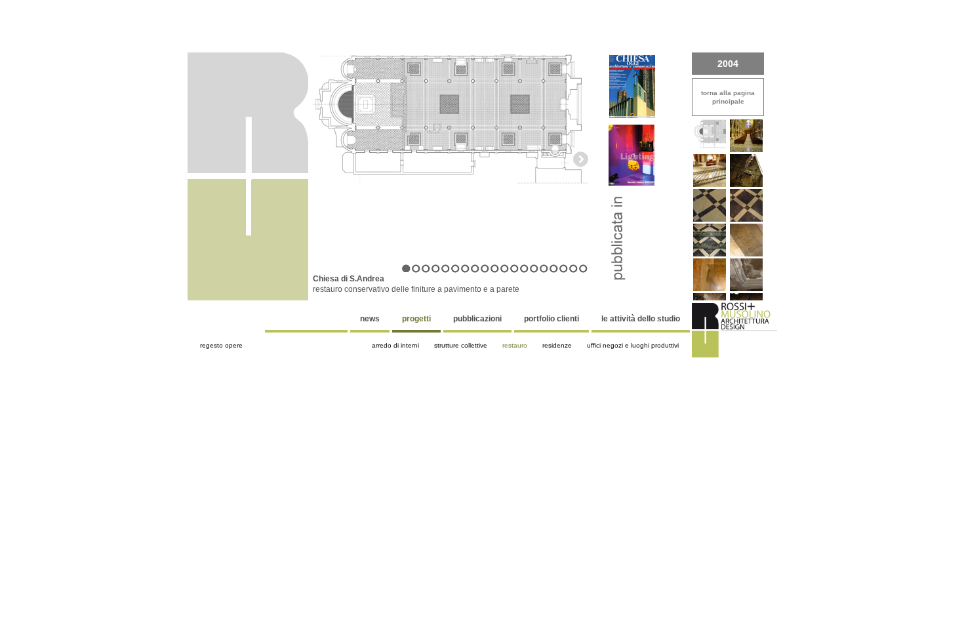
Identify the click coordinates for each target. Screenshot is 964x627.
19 (583, 268)
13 (524, 268)
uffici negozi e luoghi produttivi (633, 345)
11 (504, 268)
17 (563, 268)
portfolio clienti (551, 318)
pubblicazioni (477, 318)
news (370, 318)
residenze (557, 345)
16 (554, 268)
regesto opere (221, 345)
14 (534, 268)
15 (544, 268)
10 (495, 268)
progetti (416, 318)
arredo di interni (395, 345)
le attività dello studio (640, 318)
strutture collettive (460, 345)
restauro (514, 345)
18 (573, 268)
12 (514, 268)
